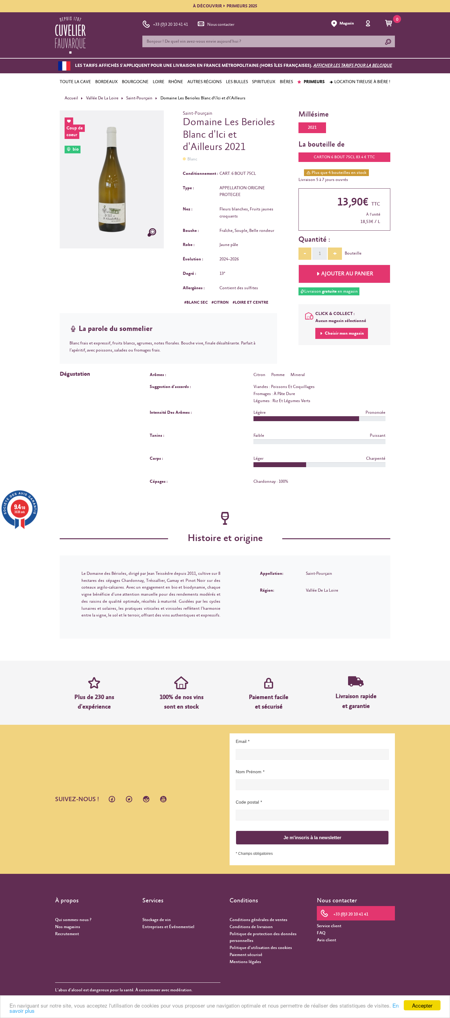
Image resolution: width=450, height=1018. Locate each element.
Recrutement (67, 934)
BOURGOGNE (135, 81)
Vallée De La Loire (102, 98)
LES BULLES (237, 81)
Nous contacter (220, 24)
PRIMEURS (314, 81)
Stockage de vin (156, 919)
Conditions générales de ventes (258, 919)
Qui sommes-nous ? (73, 919)
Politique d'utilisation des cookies (261, 947)
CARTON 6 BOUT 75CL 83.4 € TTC (344, 157)
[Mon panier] (389, 24)
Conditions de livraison (251, 926)
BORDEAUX (106, 81)
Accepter (422, 1005)
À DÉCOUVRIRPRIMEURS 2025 (225, 6)
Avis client (326, 940)
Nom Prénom (248, 771)
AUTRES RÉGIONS (204, 81)
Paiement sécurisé (246, 954)
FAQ (321, 933)
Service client (329, 926)
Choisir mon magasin (344, 333)
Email (241, 741)
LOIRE (158, 81)
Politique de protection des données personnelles (263, 937)
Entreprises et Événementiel (168, 926)
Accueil (71, 98)
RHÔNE (175, 81)
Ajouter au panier (347, 274)
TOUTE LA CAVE (75, 81)
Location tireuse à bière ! (361, 81)
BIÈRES (286, 81)
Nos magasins (67, 926)
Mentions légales (245, 961)
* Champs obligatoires (254, 853)
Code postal (247, 802)
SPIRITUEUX (264, 81)
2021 (312, 127)
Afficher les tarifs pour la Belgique (352, 65)
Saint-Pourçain (139, 98)
